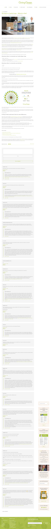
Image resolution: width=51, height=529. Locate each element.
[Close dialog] (38, 258)
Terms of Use (33, 272)
